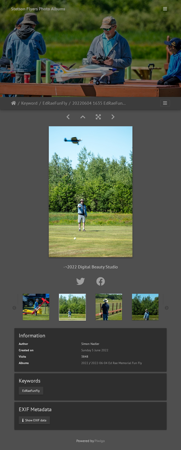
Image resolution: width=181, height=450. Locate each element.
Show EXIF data (35, 420)
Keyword (29, 103)
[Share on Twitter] (82, 281)
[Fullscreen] (98, 117)
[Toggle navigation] (165, 9)
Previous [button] (14, 308)
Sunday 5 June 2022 (94, 350)
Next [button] (166, 308)
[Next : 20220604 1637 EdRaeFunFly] (113, 117)
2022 (84, 363)
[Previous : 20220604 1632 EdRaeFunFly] (68, 117)
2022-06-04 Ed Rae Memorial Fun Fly (116, 363)
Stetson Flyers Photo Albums (38, 9)
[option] (36, 307)
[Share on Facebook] (100, 281)
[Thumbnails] (82, 117)
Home (13, 103)
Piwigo (99, 441)
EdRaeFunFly (55, 103)
